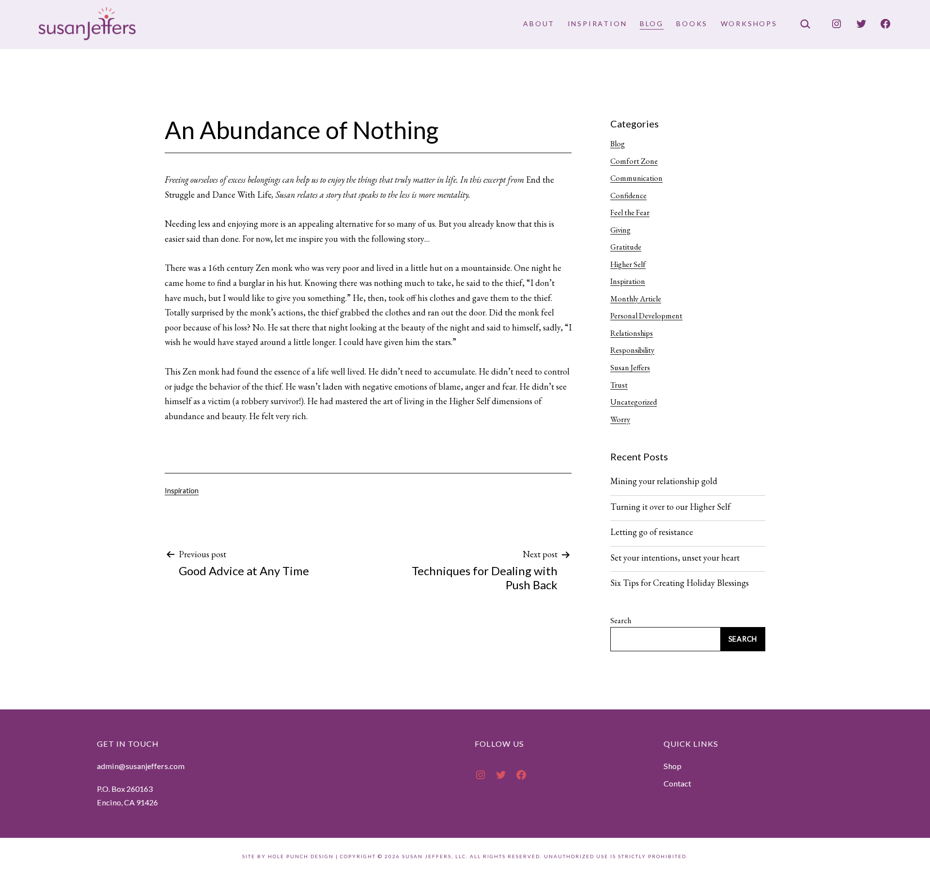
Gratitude (625, 247)
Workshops (749, 23)
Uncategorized (633, 402)
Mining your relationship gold (663, 481)
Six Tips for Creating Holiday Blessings (679, 583)
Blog (652, 23)
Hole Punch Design (301, 856)
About (539, 23)
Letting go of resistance (651, 532)
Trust (619, 385)
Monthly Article (635, 299)
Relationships (631, 333)
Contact (677, 783)
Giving (620, 230)
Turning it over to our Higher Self (670, 507)
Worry (620, 419)
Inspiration (597, 23)
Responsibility (632, 350)
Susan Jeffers (630, 367)
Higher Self (628, 264)
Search (620, 620)
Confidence (628, 195)
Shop (673, 765)
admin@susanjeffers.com (141, 765)
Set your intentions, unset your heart (675, 557)
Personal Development (646, 316)
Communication (636, 178)
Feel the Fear (630, 212)
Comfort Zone (634, 161)
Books (692, 23)
